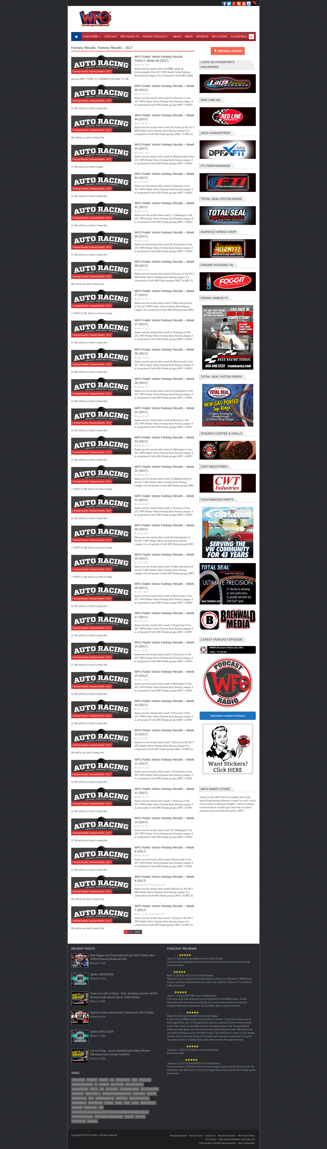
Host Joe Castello (134, 1084)
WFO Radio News (246, 1135)
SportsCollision (148, 1103)
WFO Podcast (78, 1121)
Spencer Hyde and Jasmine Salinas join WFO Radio (122, 1012)
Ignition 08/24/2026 (101, 974)
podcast (109, 1103)
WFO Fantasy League (82, 1116)
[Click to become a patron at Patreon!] (228, 55)
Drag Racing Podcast (82, 1084)
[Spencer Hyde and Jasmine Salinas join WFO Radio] (80, 1018)
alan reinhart (78, 1080)
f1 (96, 1084)
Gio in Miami (117, 1084)
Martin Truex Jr (93, 1093)
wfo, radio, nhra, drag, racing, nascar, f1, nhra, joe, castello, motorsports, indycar (110, 1112)
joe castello (111, 1089)
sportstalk (77, 1107)
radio (126, 1103)
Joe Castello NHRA (129, 1089)
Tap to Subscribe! (246, 1143)
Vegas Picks (90, 1107)
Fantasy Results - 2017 (115, 48)
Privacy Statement (178, 1135)
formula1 (104, 1084)
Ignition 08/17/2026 (101, 1031)
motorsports (139, 1093)
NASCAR (152, 1093)
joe (101, 1089)
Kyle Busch (77, 1093)
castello (103, 1080)
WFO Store (211, 1139)
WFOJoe (129, 1116)
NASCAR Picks (79, 1098)
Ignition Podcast (80, 1089)
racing (119, 1103)
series (135, 1103)
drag (135, 1080)
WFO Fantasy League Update (108, 1116)
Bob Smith (92, 1080)
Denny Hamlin (123, 1080)
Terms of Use (196, 1135)
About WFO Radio (227, 1135)
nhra (91, 1098)
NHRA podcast (79, 1103)
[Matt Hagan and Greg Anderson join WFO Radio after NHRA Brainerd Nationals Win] (80, 961)
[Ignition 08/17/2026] (80, 1037)
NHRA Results (95, 1103)
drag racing (145, 1080)
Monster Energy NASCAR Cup (116, 1093)
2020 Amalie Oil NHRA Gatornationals (236, 1139)
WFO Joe (140, 1116)
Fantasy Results (83, 48)
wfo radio (92, 1121)
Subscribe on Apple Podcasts (228, 715)
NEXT (137, 932)
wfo (101, 1107)
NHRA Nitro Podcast (139, 1098)
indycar (94, 1089)
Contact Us (210, 1135)
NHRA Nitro (121, 1098)
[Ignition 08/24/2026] (80, 980)
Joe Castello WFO (149, 1089)
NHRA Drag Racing (105, 1098)
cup (112, 1080)
